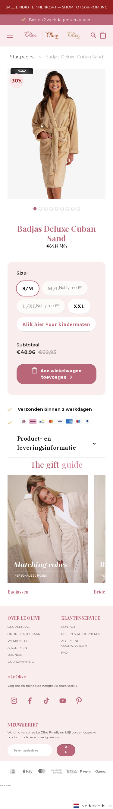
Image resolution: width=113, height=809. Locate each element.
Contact (68, 627)
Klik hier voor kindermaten (56, 324)
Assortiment (18, 648)
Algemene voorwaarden (74, 643)
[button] (34, 208)
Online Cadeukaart (25, 634)
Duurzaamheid (21, 662)
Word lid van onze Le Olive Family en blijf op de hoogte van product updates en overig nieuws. (53, 734)
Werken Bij (17, 641)
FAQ (64, 653)
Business (15, 655)
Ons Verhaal (19, 627)
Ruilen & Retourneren (81, 634)
